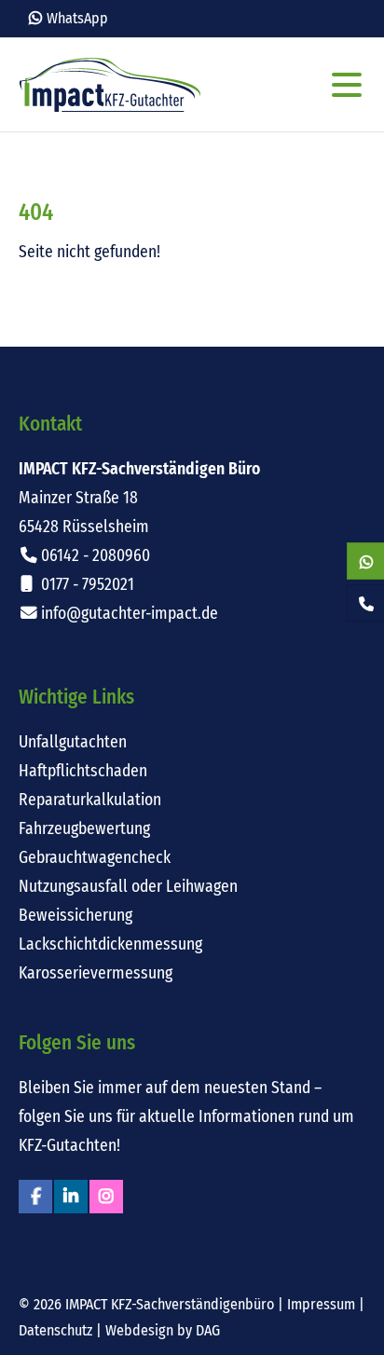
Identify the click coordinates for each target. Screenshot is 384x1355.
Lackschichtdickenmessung (110, 944)
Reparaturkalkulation (90, 800)
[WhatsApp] (366, 562)
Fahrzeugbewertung (84, 829)
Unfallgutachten (73, 742)
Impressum (321, 1304)
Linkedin (71, 1196)
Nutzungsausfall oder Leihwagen (128, 886)
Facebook (35, 1196)
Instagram (106, 1196)
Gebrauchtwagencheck (95, 858)
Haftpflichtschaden (83, 771)
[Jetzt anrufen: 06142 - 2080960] (366, 604)
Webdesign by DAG (162, 1330)
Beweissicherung (75, 915)
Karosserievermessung (95, 973)
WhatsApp (77, 18)
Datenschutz (55, 1330)
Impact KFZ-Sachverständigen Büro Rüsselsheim (110, 85)
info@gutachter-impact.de (129, 613)
